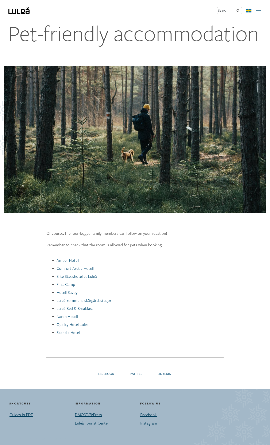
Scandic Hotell (69, 332)
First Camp (66, 284)
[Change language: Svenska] (248, 10)
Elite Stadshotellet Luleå (77, 276)
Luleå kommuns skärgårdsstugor (84, 300)
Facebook (106, 374)
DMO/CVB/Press (88, 414)
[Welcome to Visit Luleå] (19, 10)
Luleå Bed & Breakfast (75, 308)
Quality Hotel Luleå (73, 324)
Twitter (135, 374)
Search (222, 10)
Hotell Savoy (67, 292)
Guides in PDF (21, 414)
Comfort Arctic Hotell (75, 268)
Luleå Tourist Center (92, 423)
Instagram (148, 423)
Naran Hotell (67, 316)
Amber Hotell (68, 260)
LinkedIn (164, 374)
